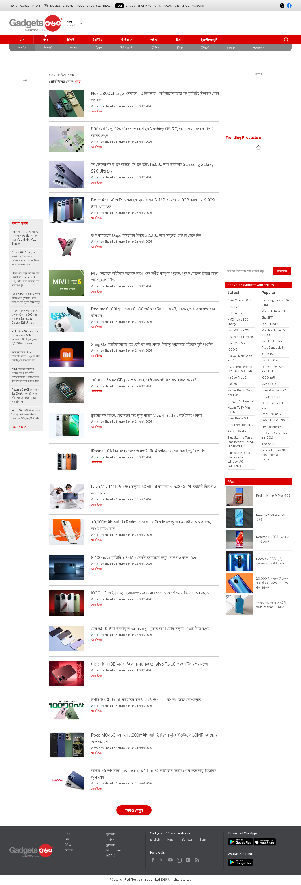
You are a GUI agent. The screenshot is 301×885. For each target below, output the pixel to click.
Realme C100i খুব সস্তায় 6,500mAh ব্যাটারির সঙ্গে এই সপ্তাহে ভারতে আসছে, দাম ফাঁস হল (25, 395)
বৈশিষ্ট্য (97, 40)
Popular (268, 293)
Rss (196, 858)
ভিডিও (125, 40)
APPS (157, 5)
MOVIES (55, 5)
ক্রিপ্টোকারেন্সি (209, 40)
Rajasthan (171, 5)
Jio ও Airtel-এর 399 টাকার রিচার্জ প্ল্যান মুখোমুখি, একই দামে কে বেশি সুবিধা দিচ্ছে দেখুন (26, 298)
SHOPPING (144, 5)
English (155, 840)
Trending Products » (243, 138)
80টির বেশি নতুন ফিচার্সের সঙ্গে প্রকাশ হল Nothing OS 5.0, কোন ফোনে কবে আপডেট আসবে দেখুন (25, 279)
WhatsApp (188, 858)
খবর (45, 40)
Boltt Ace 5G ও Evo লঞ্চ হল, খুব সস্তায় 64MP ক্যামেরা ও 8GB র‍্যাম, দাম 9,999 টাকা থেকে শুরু (25, 337)
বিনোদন (98, 47)
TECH (119, 5)
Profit (36, 5)
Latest (234, 293)
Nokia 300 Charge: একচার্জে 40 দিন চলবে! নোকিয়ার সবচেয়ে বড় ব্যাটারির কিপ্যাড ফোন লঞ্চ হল (25, 258)
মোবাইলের (61, 75)
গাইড (153, 40)
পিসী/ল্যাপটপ (127, 47)
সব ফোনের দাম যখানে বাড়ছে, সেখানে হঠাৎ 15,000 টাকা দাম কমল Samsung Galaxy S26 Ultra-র (25, 316)
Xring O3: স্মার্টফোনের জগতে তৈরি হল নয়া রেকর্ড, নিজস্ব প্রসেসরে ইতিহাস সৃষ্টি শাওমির (26, 414)
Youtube (170, 858)
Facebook (153, 858)
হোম (21, 40)
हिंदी (46, 5)
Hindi (170, 840)
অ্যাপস (73, 47)
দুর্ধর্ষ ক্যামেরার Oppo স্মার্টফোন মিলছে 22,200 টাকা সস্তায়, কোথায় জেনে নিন (26, 356)
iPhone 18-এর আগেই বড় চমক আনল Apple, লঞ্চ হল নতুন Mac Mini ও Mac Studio (25, 238)
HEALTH (108, 5)
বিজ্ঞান (180, 47)
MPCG (186, 5)
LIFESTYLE (94, 5)
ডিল (178, 40)
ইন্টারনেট (205, 47)
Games (130, 5)
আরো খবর (18, 427)
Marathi (198, 5)
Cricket (68, 5)
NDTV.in (111, 856)
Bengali (187, 840)
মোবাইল (22, 47)
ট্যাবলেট (48, 47)
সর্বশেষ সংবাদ (20, 224)
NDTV (13, 5)
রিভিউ (71, 40)
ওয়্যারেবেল (258, 47)
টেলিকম (155, 47)
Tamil (203, 840)
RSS (68, 834)
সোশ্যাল (231, 47)
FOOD (80, 5)
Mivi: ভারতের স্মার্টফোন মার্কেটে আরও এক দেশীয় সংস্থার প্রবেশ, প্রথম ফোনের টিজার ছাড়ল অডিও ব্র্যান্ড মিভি (25, 375)
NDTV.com (113, 850)
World (25, 5)
